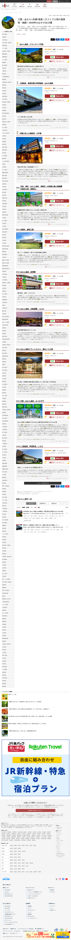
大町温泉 (4, 296)
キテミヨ (58, 842)
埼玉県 (11, 851)
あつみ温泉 (4, 127)
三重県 (23, 860)
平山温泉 (4, 658)
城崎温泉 (4, 525)
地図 (47, 53)
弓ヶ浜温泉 (4, 452)
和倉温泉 (4, 375)
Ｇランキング (59, 834)
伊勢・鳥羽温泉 (5, 486)
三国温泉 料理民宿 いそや (32, 446)
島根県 (15, 865)
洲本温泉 (4, 542)
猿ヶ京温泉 (4, 220)
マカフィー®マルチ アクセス (11, 922)
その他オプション (31, 898)
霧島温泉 (4, 686)
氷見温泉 (4, 373)
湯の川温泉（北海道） (7, 42)
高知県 (23, 868)
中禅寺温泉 (4, 189)
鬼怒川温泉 (4, 178)
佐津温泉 (4, 539)
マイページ (62, 1)
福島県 (34, 845)
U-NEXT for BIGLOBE (33, 896)
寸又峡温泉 (4, 443)
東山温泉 (4, 152)
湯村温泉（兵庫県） (6, 545)
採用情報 (29, 914)
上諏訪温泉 (4, 302)
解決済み (54, 503)
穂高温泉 (4, 333)
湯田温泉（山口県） (6, 598)
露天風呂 (38, 518)
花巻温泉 (4, 85)
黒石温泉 (4, 73)
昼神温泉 (4, 327)
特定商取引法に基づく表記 (29, 931)
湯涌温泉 (4, 390)
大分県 (27, 871)
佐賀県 (15, 871)
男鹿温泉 (4, 110)
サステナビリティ (31, 910)
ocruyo (57, 837)
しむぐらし (52, 892)
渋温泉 (3, 305)
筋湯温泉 (4, 672)
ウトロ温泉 (4, 48)
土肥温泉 (4, 446)
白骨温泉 (4, 288)
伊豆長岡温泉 (5, 421)
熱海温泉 (4, 401)
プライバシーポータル (7, 931)
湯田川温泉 (4, 147)
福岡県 (11, 871)
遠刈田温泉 (4, 96)
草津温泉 (4, 200)
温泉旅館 (50, 518)
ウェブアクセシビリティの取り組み (25, 928)
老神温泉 (4, 212)
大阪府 (19, 862)
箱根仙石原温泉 (5, 268)
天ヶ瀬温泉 (4, 669)
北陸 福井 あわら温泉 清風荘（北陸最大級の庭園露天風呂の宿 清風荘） (41, 187)
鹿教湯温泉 (4, 299)
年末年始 (26, 518)
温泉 (33, 518)
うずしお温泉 (5, 533)
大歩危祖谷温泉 (5, 601)
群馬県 (15, 848)
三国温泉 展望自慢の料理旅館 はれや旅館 (36, 83)
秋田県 (27, 845)
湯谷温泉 (4, 483)
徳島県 (11, 868)
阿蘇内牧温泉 (5, 638)
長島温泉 (4, 494)
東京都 (19, 851)
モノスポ (58, 845)
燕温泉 (3, 364)
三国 (24, 34)
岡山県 (19, 865)
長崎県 (19, 871)
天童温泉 (4, 138)
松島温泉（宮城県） (6, 102)
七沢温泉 (4, 257)
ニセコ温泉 (4, 59)
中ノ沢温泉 (4, 169)
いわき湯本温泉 (5, 161)
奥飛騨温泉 (4, 466)
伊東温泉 (4, 404)
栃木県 (11, 848)
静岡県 (11, 860)
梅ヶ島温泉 (4, 432)
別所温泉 (4, 330)
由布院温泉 (4, 666)
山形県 (31, 845)
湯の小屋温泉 (5, 229)
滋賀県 (11, 862)
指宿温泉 (4, 683)
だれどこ (58, 835)
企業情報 (28, 903)
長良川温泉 (4, 471)
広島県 (23, 865)
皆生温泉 (4, 567)
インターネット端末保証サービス (35, 892)
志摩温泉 (4, 488)
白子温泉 (4, 243)
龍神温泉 (4, 562)
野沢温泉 (4, 285)
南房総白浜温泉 (5, 246)
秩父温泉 (4, 234)
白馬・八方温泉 (5, 322)
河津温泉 (4, 435)
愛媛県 (19, 868)
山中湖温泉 (4, 279)
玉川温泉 (4, 107)
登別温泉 (4, 37)
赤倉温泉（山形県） (6, 121)
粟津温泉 (4, 381)
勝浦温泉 (4, 553)
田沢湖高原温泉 (5, 113)
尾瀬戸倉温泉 (5, 214)
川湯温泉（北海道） (6, 51)
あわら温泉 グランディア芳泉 (31, 44)
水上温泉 (4, 226)
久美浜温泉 (4, 508)
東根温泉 (4, 141)
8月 (51, 529)
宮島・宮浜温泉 (5, 590)
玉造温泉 (4, 576)
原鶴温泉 (4, 618)
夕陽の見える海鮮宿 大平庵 (30, 133)
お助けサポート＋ (31, 890)
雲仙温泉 (4, 629)
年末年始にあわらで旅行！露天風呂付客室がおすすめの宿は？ (40, 75)
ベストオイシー (59, 843)
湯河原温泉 (4, 254)
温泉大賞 (52, 890)
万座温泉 (4, 206)
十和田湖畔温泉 (5, 76)
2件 (62, 276)
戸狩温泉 (4, 313)
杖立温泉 (4, 649)
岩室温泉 (4, 350)
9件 (62, 49)
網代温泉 (4, 412)
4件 (62, 138)
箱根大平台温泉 (5, 262)
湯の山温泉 (4, 497)
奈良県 (27, 862)
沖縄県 (39, 871)
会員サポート (53, 910)
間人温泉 (4, 514)
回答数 (27, 507)
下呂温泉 (4, 457)
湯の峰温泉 (4, 559)
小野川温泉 (4, 130)
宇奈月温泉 (4, 370)
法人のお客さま (7, 903)
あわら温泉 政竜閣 (28, 272)
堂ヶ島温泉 (4, 449)
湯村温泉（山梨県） (6, 282)
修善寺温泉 (4, 406)
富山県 (11, 857)
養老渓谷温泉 (5, 248)
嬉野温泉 (4, 621)
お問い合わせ (6, 928)
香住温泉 (4, 536)
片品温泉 (4, 217)
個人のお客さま (7, 884)
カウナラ (58, 848)
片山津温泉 (4, 384)
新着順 (23, 507)
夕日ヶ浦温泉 (5, 519)
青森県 (15, 845)
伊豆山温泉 (4, 418)
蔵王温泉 (4, 116)
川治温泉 (4, 186)
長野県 (15, 854)
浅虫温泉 (4, 68)
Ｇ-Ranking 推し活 (60, 853)
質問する (55, 1)
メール (51, 908)
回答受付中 (43, 503)
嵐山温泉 (4, 505)
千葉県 (15, 851)
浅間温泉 (4, 291)
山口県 (27, 865)
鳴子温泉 (4, 87)
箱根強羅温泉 (5, 265)
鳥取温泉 (4, 570)
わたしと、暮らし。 (60, 840)
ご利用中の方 (51, 903)
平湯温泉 (4, 460)
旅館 (42, 518)
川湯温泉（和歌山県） (7, 556)
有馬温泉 (4, 528)
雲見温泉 (4, 440)
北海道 (11, 845)
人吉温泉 (4, 652)
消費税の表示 (13, 928)
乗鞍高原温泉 (5, 319)
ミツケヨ (58, 850)
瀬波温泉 (4, 361)
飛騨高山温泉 (5, 469)
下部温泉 (4, 277)
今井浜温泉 (4, 426)
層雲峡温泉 (4, 54)
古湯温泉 (4, 627)
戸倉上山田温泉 (5, 316)
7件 (62, 88)
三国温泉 (4, 398)
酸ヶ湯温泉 (4, 65)
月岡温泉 (4, 342)
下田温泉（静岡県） (6, 409)
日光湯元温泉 (5, 181)
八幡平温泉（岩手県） (7, 82)
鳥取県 (11, 865)
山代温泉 (4, 387)
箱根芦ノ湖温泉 (5, 260)
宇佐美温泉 (4, 429)
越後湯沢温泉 (5, 356)
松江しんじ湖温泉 (6, 579)
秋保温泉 (4, 90)
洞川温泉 (4, 548)
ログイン (67, 1)
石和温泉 (4, 271)
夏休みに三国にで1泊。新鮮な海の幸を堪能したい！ (38, 125)
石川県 (15, 857)
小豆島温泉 (4, 607)
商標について (6, 933)
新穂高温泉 (4, 463)
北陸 (28, 529)
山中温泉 (4, 378)
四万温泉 (4, 209)
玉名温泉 (4, 646)
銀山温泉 (4, 119)
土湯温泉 (4, 166)
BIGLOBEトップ (13, 933)
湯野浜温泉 (4, 150)
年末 (30, 518)
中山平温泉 (4, 99)
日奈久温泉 (4, 655)
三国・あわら (37, 529)
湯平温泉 (4, 680)
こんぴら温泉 (5, 604)
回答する (49, 1)
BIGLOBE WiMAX (9, 896)
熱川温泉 (4, 454)
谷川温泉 (4, 223)
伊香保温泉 (4, 203)
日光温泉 (4, 195)
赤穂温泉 (4, 531)
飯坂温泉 (4, 158)
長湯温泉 (4, 675)
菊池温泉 (4, 641)
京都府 (15, 862)
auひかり (7, 892)
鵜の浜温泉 (4, 353)
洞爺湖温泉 (4, 56)
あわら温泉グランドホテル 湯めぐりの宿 (36, 349)
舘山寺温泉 (4, 438)
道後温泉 (4, 610)
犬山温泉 (4, 474)
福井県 (32, 529)
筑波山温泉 (4, 231)
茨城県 (19, 848)
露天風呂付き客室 (27, 520)
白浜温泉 (4, 550)
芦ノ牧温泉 (4, 155)
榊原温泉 (4, 491)
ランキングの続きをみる (43, 483)
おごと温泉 (4, 500)
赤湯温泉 (4, 124)
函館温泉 (4, 62)
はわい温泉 (4, 573)
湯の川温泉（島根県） (7, 582)
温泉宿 (46, 518)
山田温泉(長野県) (6, 339)
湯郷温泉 (4, 587)
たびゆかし (58, 851)
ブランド (29, 908)
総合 (39, 507)
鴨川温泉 (4, 237)
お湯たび (58, 838)
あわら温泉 (4, 395)
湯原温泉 (4, 584)
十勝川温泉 (4, 39)
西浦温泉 (4, 477)
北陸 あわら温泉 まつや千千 (32, 401)
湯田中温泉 (4, 336)
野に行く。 (58, 846)
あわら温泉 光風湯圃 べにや (32, 309)
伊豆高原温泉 (5, 415)
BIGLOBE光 (7, 890)
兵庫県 (23, 862)
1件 (62, 313)
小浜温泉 (4, 632)
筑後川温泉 (4, 615)
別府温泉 (4, 663)
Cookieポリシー (17, 931)
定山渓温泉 (4, 34)
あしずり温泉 (5, 613)
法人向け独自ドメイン (9, 924)
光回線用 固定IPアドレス (10, 914)
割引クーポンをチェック (58, 61)
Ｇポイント (58, 832)
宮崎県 (31, 871)
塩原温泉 (4, 183)
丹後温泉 (4, 517)
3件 (62, 233)
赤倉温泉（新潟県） (6, 344)
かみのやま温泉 (5, 133)
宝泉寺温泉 (4, 677)
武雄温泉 (4, 624)
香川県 (15, 868)
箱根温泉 (4, 251)
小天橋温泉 (4, 511)
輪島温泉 (4, 392)
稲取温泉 (4, 423)
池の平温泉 (4, 347)
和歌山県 (31, 862)
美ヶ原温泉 (4, 293)
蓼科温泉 (4, 310)
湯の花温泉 (4, 522)
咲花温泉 (4, 358)
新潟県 (19, 854)
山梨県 (11, 854)
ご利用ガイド (59, 828)
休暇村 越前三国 (27, 229)
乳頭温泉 (4, 104)
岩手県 (19, 845)
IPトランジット (8, 920)
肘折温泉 (4, 144)
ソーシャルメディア (32, 918)
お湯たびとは (59, 827)
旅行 (55, 518)
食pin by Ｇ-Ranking (60, 855)
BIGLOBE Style (31, 916)
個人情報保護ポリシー (40, 928)
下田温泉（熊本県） (6, 644)
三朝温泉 (4, 565)
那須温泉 (4, 192)
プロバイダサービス (9, 912)
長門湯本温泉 (5, 593)
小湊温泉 (4, 240)
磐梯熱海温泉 (5, 172)
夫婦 (25, 529)
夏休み (58, 529)
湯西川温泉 (4, 198)
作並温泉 (4, 93)
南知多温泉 (4, 480)
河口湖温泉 (4, 274)
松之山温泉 (4, 367)
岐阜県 (15, 860)
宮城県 (23, 845)
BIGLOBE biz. (8, 906)
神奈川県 (23, 851)
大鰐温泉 (4, 70)
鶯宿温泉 (4, 79)
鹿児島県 (35, 871)
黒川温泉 (4, 635)
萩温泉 (3, 596)
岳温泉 (3, 164)
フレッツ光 (7, 910)
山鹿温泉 (4, 661)
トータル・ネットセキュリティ (34, 894)
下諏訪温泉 (4, 308)
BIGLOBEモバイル (9, 894)
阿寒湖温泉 (4, 45)
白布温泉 (4, 135)
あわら (19, 34)
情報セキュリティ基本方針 (42, 931)
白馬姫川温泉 (5, 325)
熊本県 (23, 871)
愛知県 (19, 860)
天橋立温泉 (4, 502)
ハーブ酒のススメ (60, 856)
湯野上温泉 (4, 175)
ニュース (29, 912)
